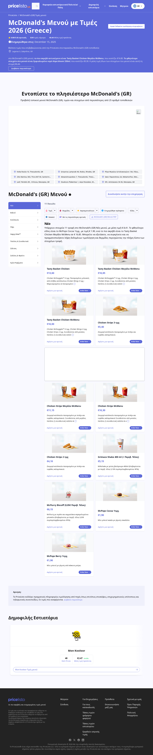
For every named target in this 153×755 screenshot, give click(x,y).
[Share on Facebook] (70, 740)
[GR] (17, 6)
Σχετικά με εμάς (134, 699)
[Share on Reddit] (78, 740)
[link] (76, 636)
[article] (76, 650)
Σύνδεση (113, 6)
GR (138, 6)
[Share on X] (74, 740)
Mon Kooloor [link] (76, 650)
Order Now (84, 291)
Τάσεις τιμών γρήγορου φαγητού (89, 715)
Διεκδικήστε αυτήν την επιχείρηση (125, 194)
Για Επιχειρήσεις (90, 699)
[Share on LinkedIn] (83, 740)
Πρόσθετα (109, 699)
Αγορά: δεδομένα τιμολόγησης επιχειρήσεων (126, 26)
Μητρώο (124, 6)
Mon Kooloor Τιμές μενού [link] (26, 669)
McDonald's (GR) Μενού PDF (105, 217)
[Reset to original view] (138, 111)
